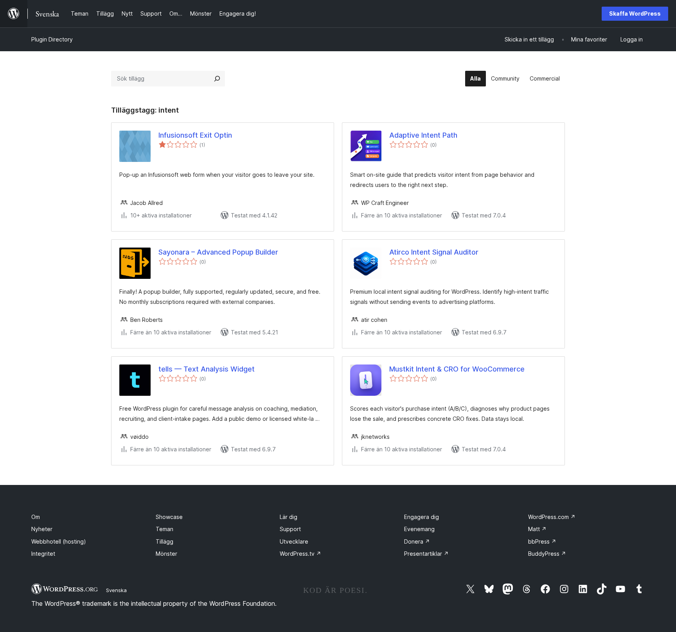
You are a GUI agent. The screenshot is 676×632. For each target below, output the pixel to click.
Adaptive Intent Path (423, 135)
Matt (537, 529)
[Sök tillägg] (217, 78)
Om (35, 517)
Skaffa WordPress (635, 13)
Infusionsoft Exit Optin (195, 135)
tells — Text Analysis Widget (206, 369)
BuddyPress (547, 553)
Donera (417, 541)
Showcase (169, 517)
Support (290, 529)
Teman (164, 529)
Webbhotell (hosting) (58, 541)
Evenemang (419, 529)
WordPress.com (551, 517)
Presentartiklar (426, 553)
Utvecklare (294, 541)
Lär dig (288, 517)
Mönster (166, 553)
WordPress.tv (300, 553)
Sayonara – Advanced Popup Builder (218, 252)
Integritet (43, 553)
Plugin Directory (52, 39)
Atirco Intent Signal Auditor (433, 252)
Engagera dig (421, 517)
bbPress (542, 541)
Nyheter (41, 529)
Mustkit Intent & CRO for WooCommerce (457, 369)
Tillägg (164, 541)
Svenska (116, 590)
